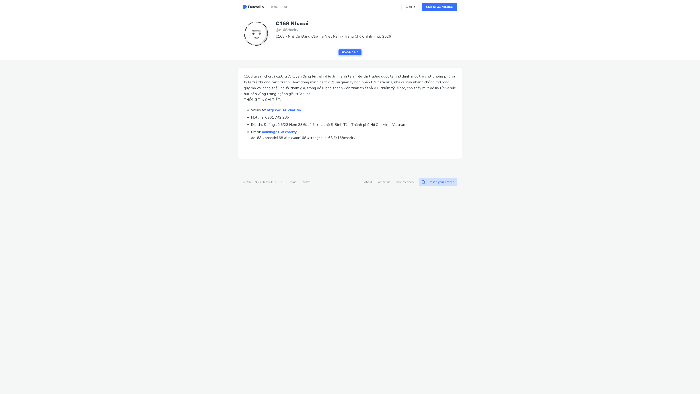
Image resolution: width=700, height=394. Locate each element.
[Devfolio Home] (253, 7)
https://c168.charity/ (284, 110)
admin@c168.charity (279, 132)
